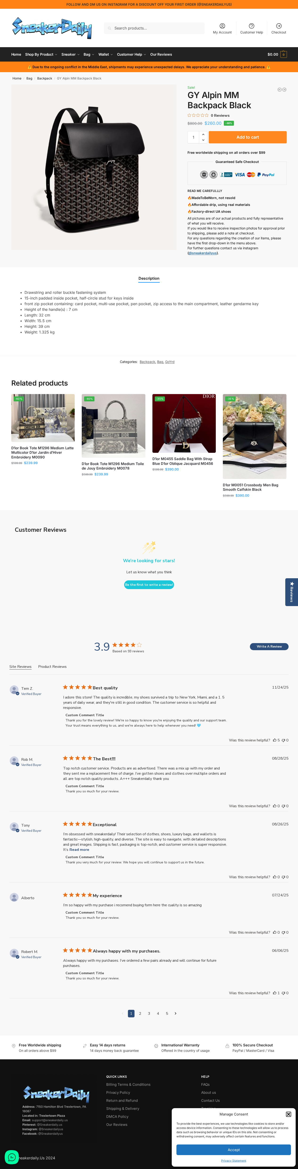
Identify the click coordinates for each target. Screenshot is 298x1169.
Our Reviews (116, 1124)
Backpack (44, 78)
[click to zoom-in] (94, 167)
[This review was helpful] (274, 740)
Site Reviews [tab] (20, 666)
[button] (288, 1114)
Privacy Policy (118, 1092)
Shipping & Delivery (122, 1108)
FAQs (205, 1084)
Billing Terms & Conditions (128, 1084)
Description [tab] (149, 278)
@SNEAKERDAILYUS (214, 4)
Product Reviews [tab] (52, 666)
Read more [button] (79, 849)
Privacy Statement (233, 1160)
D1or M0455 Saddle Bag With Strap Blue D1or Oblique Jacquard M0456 (182, 461)
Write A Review (269, 646)
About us (208, 1092)
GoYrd (170, 362)
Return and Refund (122, 1100)
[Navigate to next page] (176, 1013)
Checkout (278, 32)
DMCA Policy (117, 1116)
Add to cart (248, 137)
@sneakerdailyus (203, 253)
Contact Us (210, 1100)
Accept (234, 1150)
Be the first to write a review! (149, 584)
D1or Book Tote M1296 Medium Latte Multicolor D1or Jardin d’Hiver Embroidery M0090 (42, 452)
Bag (29, 78)
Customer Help (251, 32)
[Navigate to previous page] (123, 1013)
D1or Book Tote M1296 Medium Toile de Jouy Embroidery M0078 (113, 466)
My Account (222, 32)
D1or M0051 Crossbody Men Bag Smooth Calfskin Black (250, 487)
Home (16, 78)
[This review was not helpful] (283, 740)
